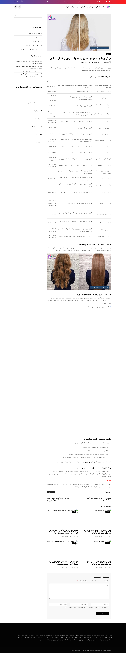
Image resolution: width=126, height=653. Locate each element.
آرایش (108, 54)
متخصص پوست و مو (89, 2)
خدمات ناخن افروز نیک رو (29, 71)
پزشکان (110, 2)
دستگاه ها (47, 2)
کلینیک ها (97, 2)
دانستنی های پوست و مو (94, 7)
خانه (103, 7)
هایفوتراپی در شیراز (37, 127)
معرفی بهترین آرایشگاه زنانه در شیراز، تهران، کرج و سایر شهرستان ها (63, 532)
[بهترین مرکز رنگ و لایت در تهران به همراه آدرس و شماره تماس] (95, 518)
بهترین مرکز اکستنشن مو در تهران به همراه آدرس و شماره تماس (63, 563)
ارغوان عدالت (72, 536)
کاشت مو (74, 2)
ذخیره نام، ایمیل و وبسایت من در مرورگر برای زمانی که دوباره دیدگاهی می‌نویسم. (88, 607)
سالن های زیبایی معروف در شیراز (85, 462)
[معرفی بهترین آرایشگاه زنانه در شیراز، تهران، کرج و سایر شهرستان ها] (62, 518)
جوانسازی (80, 2)
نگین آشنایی (105, 62)
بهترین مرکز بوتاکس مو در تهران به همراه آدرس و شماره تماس (98, 563)
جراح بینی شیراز (38, 135)
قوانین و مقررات (70, 7)
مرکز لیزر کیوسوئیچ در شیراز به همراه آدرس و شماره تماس (58, 499)
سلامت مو (108, 492)
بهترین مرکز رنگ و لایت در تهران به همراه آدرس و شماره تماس (97, 532)
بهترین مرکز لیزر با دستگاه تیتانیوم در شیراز (31, 50)
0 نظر (90, 62)
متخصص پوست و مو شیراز (35, 103)
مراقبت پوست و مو (81, 7)
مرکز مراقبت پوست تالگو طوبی (35, 33)
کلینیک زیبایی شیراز (37, 111)
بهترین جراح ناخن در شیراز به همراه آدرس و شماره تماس (98, 499)
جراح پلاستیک (104, 2)
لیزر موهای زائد (67, 2)
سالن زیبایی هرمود (37, 42)
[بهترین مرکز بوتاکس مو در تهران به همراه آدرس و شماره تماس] (95, 549)
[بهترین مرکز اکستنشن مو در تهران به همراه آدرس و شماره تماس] (62, 549)
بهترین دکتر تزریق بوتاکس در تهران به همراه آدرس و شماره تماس (29, 67)
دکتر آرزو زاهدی (38, 37)
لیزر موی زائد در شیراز (36, 143)
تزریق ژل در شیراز (37, 119)
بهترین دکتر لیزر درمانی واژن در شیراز (33, 46)
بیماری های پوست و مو (56, 2)
